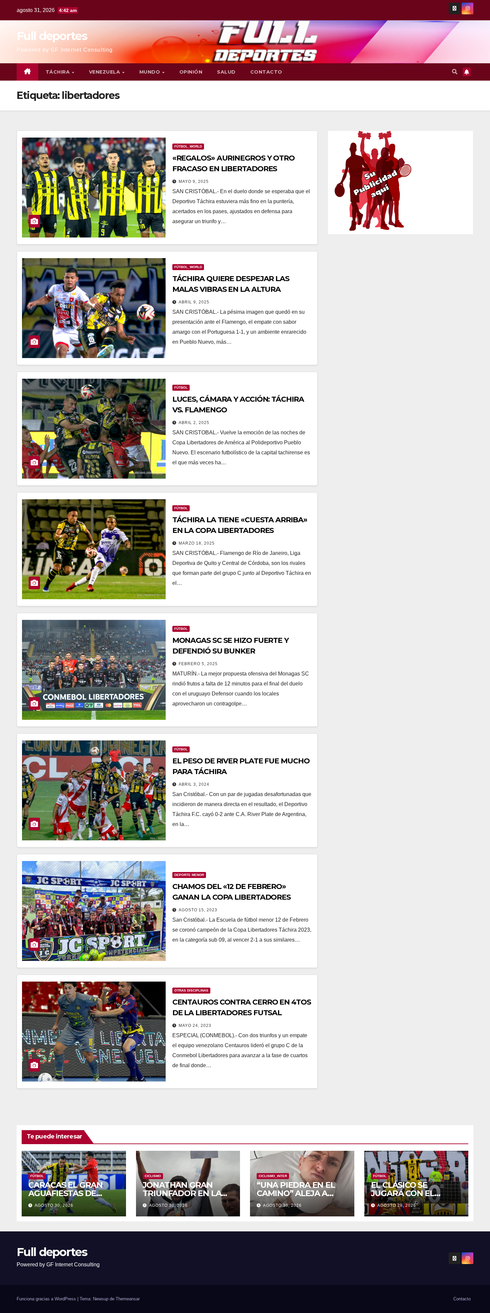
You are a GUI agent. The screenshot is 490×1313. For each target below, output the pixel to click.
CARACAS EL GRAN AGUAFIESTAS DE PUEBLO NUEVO (65, 1193)
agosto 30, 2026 (54, 1205)
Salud (226, 72)
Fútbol (181, 387)
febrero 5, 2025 (198, 663)
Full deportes (52, 36)
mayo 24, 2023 (195, 1025)
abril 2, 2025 (194, 422)
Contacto (266, 72)
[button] (454, 72)
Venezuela (105, 72)
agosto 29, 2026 (396, 1205)
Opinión (191, 72)
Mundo (150, 72)
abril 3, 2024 (194, 784)
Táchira (58, 72)
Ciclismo (153, 1176)
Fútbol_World (188, 146)
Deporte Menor (189, 875)
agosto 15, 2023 (198, 910)
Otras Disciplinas (191, 990)
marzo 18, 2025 (197, 543)
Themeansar (128, 1298)
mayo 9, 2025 (194, 181)
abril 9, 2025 (194, 302)
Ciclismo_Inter (273, 1176)
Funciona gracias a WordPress (47, 1298)
